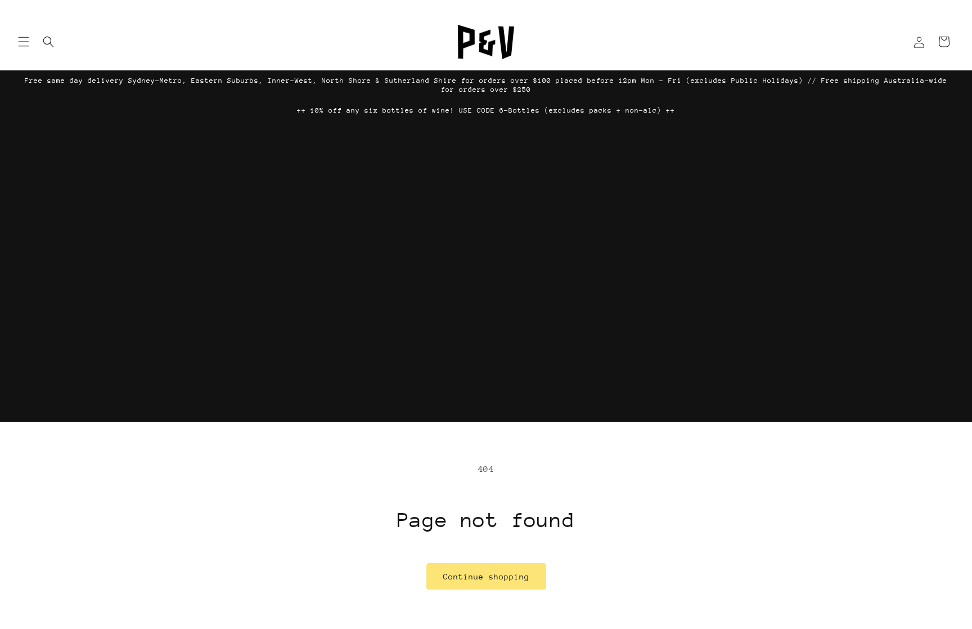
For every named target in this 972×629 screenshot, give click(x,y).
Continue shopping (486, 576)
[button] (23, 41)
